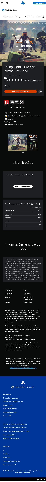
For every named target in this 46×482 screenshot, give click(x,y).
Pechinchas (29, 17)
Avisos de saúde (10, 337)
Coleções (19, 17)
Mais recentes (8, 17)
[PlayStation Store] (10, 10)
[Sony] (41, 481)
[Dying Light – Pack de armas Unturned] (23, 142)
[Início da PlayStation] (23, 3)
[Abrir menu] (2, 3)
